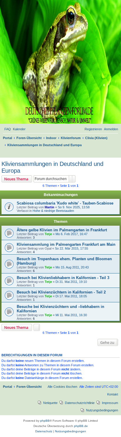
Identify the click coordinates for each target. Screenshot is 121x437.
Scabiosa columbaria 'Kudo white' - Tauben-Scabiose (65, 203)
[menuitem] (7, 129)
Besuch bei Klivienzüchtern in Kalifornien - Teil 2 (61, 292)
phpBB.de (81, 426)
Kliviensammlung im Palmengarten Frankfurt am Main (66, 244)
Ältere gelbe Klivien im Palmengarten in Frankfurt (62, 230)
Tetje (48, 234)
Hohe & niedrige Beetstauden (53, 210)
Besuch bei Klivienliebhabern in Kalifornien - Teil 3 (63, 278)
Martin (49, 207)
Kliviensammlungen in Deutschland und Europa (52, 167)
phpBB (45, 420)
